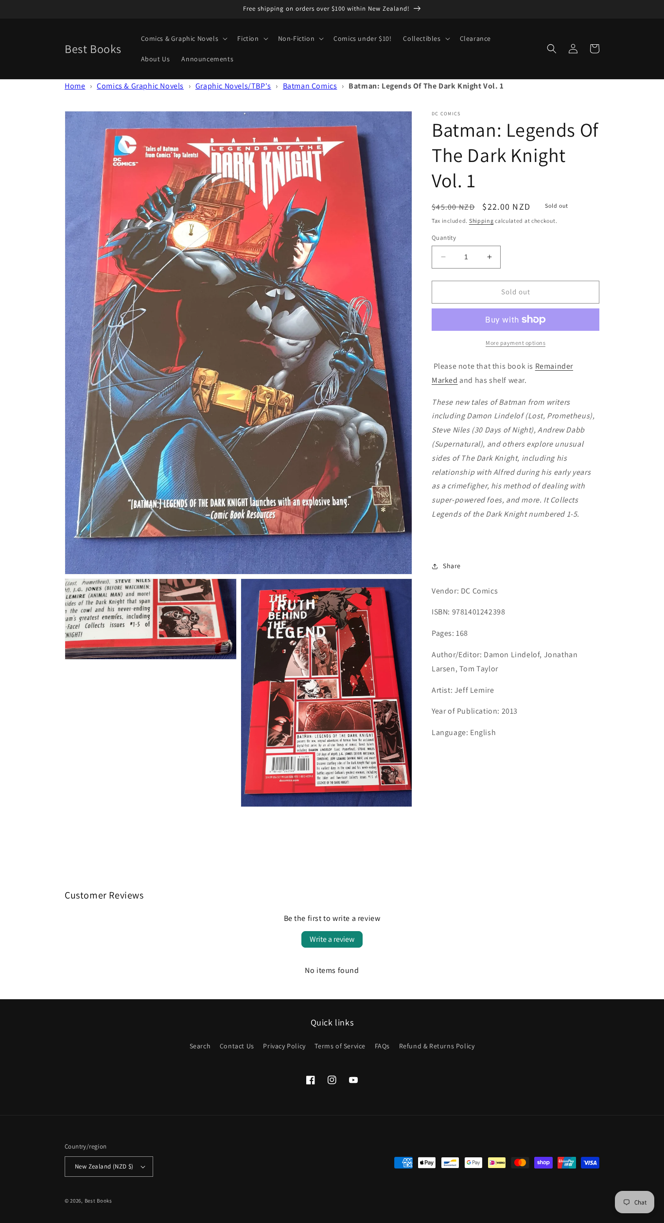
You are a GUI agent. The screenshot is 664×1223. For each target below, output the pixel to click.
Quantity (444, 238)
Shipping (481, 220)
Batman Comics (310, 86)
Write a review (332, 939)
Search (200, 1046)
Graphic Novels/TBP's (233, 86)
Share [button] (452, 565)
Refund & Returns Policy (437, 1046)
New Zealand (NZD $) (104, 1166)
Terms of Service (340, 1046)
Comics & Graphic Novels (140, 86)
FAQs (382, 1046)
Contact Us (237, 1046)
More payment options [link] (515, 342)
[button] (183, 38)
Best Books (98, 1200)
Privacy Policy (284, 1046)
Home (75, 86)
